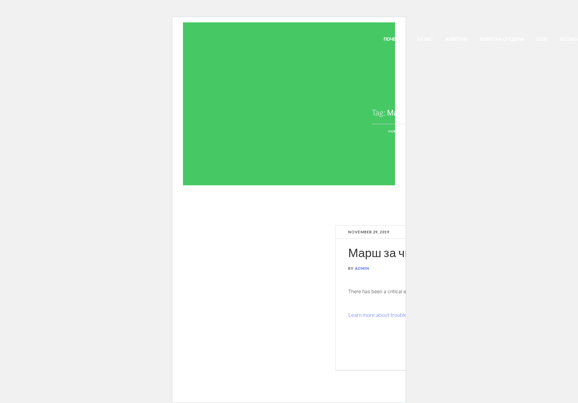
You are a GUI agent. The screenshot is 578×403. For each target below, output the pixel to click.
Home (393, 131)
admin (362, 268)
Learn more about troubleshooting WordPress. (401, 315)
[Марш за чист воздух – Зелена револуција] (262, 298)
